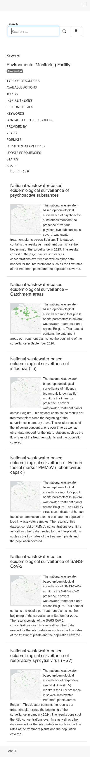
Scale (11, 166)
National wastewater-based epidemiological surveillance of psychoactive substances (39, 190)
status (12, 159)
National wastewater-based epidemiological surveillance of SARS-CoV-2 (46, 561)
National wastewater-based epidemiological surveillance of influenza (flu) (39, 363)
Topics (12, 94)
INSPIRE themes (19, 100)
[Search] (65, 31)
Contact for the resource (30, 120)
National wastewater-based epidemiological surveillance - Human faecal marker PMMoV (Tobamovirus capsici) (46, 464)
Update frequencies (24, 152)
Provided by (17, 126)
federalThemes (20, 107)
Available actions (22, 87)
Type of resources (23, 80)
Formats (14, 139)
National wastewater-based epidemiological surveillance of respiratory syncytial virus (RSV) (41, 655)
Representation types (26, 146)
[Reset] (76, 31)
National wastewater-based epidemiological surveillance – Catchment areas (39, 289)
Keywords (15, 113)
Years (12, 133)
